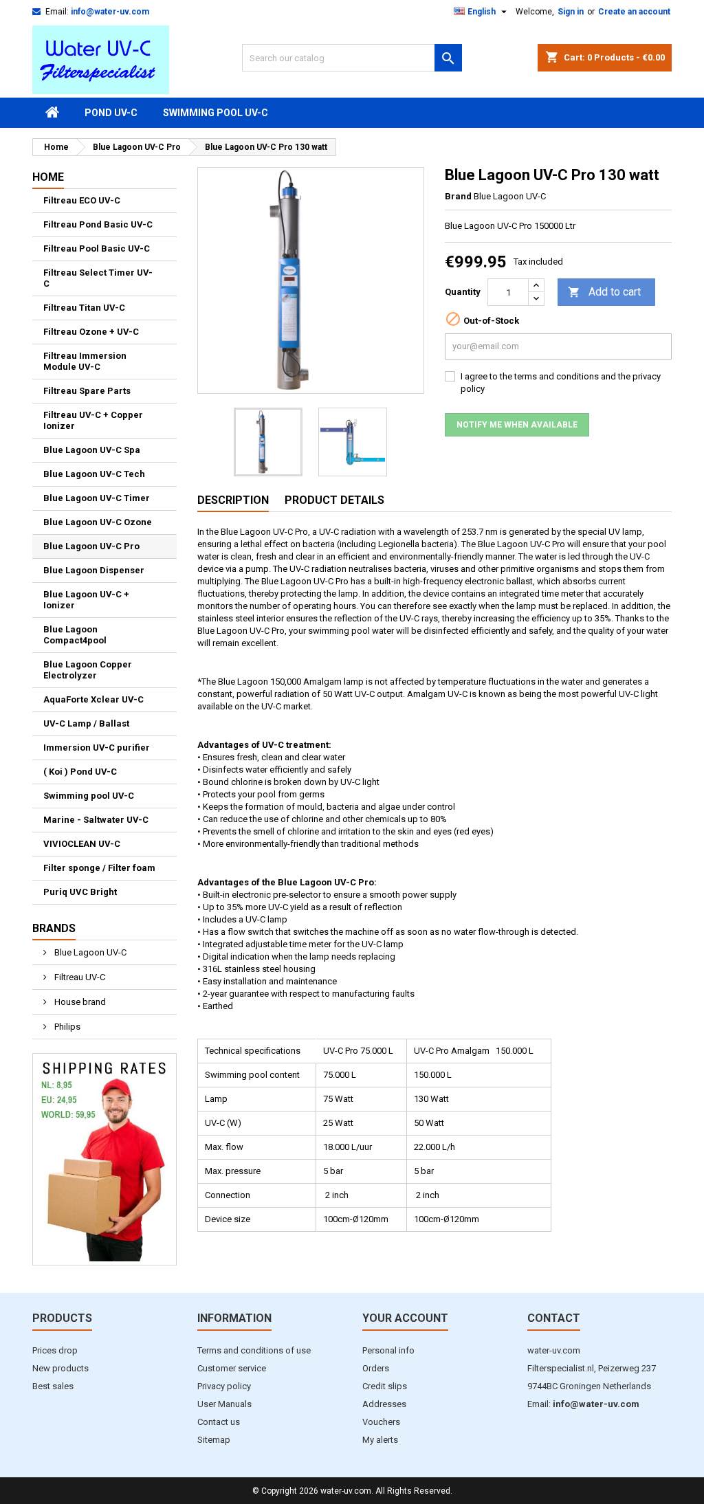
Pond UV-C (111, 112)
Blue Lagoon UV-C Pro (91, 546)
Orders (375, 1368)
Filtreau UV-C (78, 977)
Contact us (218, 1422)
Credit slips (384, 1386)
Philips (66, 1026)
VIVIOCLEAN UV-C (81, 844)
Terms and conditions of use (254, 1350)
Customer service (231, 1368)
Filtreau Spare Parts (87, 391)
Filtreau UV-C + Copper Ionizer (93, 420)
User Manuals (224, 1404)
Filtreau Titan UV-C (84, 307)
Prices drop (55, 1350)
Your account (405, 1318)
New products (60, 1368)
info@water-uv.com (110, 11)
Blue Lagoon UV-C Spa (91, 450)
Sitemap (213, 1440)
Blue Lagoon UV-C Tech (94, 474)
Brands (54, 928)
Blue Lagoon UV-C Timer (96, 498)
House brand (79, 1002)
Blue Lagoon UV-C (89, 952)
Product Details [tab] (334, 500)
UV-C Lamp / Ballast (86, 723)
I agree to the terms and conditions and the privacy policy (561, 382)
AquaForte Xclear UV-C (93, 699)
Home (48, 177)
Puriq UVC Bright (80, 892)
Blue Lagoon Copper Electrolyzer (87, 670)
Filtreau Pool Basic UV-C (96, 248)
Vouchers (381, 1422)
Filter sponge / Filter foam (99, 868)
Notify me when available (517, 425)
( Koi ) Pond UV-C (80, 771)
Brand (458, 196)
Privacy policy (224, 1386)
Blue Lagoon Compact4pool (75, 634)
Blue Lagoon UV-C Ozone (97, 522)
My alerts (380, 1440)
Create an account (634, 11)
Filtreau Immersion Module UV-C (84, 361)
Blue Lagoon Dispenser (93, 570)
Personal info (388, 1350)
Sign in (571, 11)
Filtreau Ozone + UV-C (91, 332)
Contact (553, 1318)
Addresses (384, 1404)
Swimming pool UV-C (215, 112)
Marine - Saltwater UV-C (95, 820)
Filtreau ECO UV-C (81, 200)
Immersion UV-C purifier (96, 747)
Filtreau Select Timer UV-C (98, 278)
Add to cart (604, 291)
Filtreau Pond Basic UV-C (98, 224)
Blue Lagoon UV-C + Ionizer (86, 599)
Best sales (53, 1386)
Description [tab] (233, 500)
